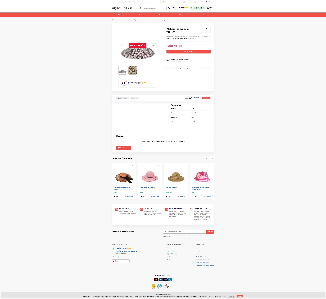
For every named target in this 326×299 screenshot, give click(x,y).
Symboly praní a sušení (173, 256)
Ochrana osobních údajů (203, 259)
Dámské (119, 20)
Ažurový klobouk (171, 187)
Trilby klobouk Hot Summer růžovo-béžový (200, 188)
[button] (154, 45)
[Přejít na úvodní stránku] (122, 8)
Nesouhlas (231, 296)
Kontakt (114, 2)
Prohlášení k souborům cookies (205, 265)
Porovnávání (189, 2)
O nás (197, 248)
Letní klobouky (149, 20)
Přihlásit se (211, 2)
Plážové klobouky (160, 20)
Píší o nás (169, 259)
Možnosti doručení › (176, 61)
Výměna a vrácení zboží (134, 2)
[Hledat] (141, 8)
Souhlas (240, 296)
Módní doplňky (128, 20)
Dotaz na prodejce (188, 51)
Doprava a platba (122, 2)
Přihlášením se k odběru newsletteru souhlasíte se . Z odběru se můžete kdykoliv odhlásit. (187, 235)
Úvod (113, 20)
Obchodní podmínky (202, 256)
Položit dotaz (124, 148)
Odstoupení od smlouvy (203, 262)
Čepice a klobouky (138, 20)
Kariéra (198, 254)
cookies (224, 296)
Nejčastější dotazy (172, 254)
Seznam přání (200, 2)
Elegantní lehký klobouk (147, 187)
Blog (143, 2)
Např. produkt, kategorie (149, 8)
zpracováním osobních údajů (195, 235)
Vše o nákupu (171, 248)
